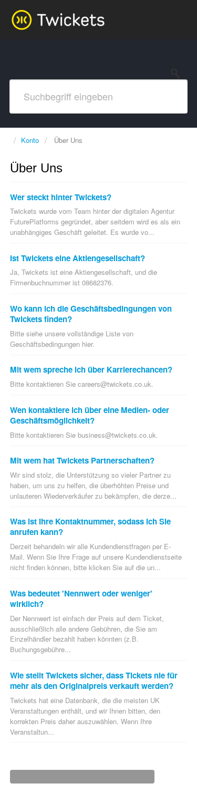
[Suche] (178, 73)
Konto (30, 140)
